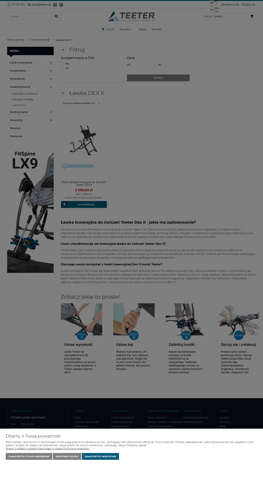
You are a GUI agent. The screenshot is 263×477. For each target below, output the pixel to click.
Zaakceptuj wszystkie (100, 456)
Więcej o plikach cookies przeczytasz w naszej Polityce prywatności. (48, 448)
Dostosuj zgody (67, 456)
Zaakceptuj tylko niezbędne (29, 456)
